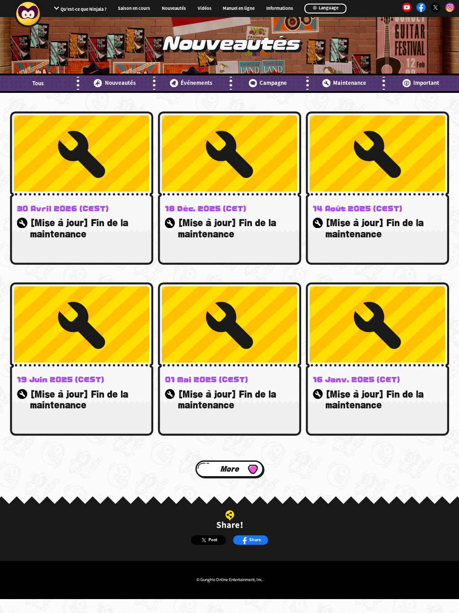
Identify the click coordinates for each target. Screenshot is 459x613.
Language (328, 7)
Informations (279, 8)
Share (255, 540)
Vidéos (205, 8)
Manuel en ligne (239, 8)
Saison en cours (134, 8)
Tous (38, 83)
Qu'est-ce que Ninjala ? (84, 9)
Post (212, 540)
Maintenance (349, 82)
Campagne (273, 82)
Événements (196, 82)
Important (426, 82)
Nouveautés (174, 8)
